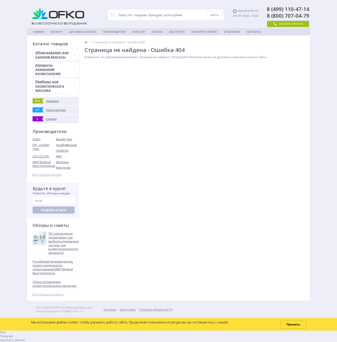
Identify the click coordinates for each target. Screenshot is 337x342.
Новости (138, 31)
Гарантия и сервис (204, 31)
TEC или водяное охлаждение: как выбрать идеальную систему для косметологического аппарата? (63, 243)
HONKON (62, 151)
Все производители (47, 175)
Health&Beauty (66, 145)
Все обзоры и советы (48, 294)
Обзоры (157, 31)
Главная (38, 31)
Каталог (57, 31)
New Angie (63, 168)
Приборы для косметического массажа (49, 85)
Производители (114, 31)
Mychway (62, 162)
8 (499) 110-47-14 (288, 9)
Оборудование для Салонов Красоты (52, 54)
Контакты (254, 31)
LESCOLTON (41, 156)
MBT (59, 156)
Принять (293, 324)
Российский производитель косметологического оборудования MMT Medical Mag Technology (53, 267)
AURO (37, 139)
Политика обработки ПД (156, 310)
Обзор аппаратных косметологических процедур (54, 284)
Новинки (47, 101)
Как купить (177, 31)
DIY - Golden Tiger (41, 147)
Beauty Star (64, 139)
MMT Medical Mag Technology (44, 164)
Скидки (46, 119)
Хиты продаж (50, 110)
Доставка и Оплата (82, 31)
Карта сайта (128, 310)
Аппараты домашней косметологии (48, 69)
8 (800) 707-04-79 (288, 15)
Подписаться (53, 210)
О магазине (232, 31)
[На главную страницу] (86, 42)
